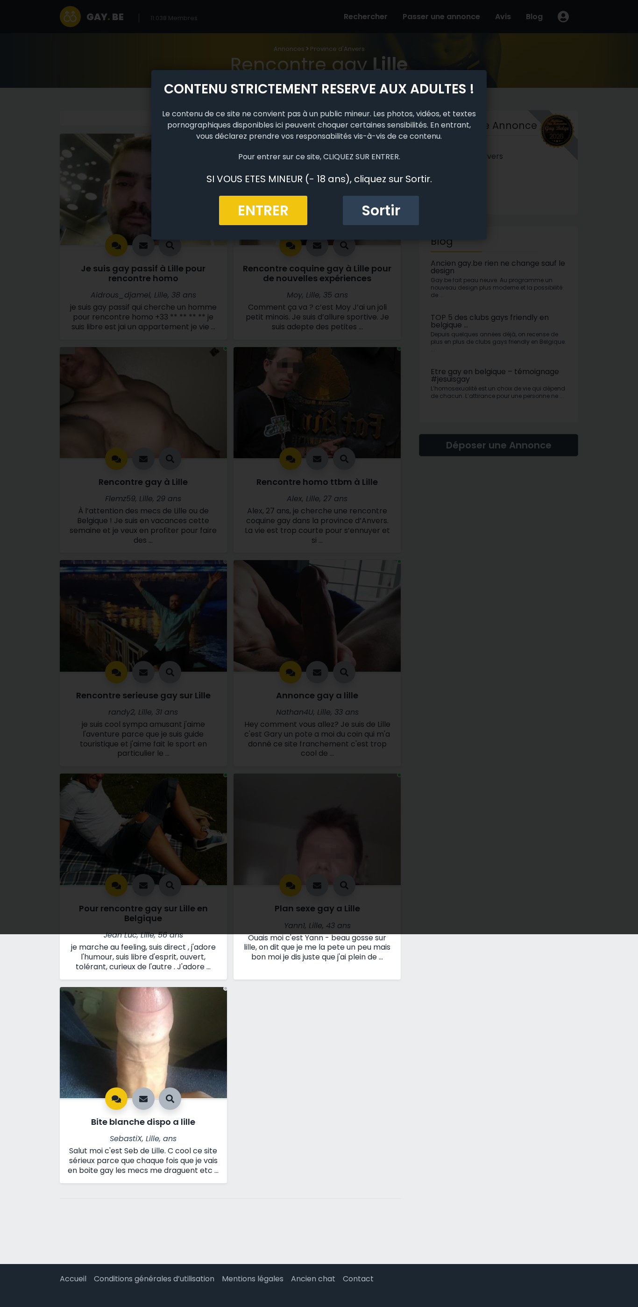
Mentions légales (253, 1278)
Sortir (381, 210)
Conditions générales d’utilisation (154, 1278)
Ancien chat (313, 1278)
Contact (358, 1278)
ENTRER (263, 210)
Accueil (73, 1278)
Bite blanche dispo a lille (143, 1122)
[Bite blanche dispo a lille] (143, 1042)
